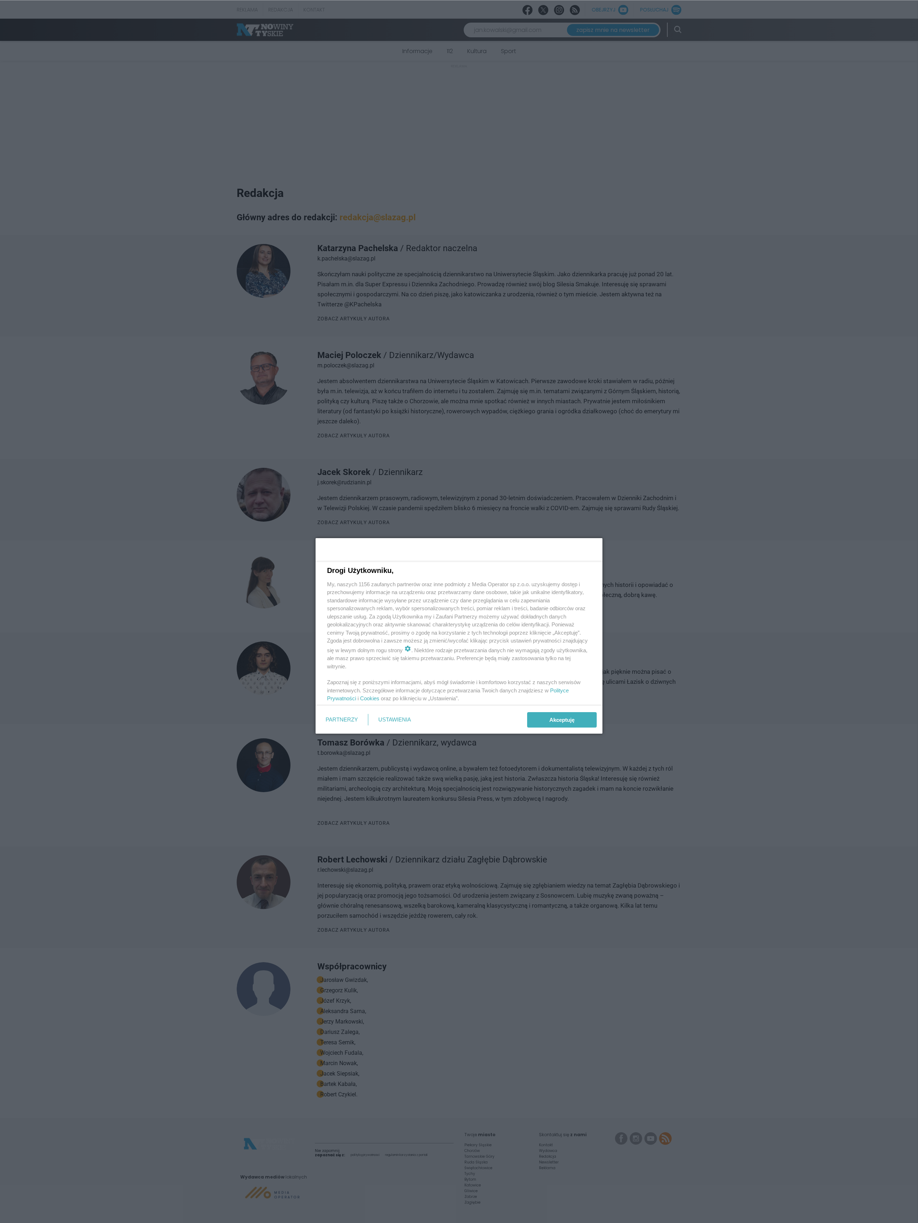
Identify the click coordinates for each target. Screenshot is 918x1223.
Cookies (369, 698)
